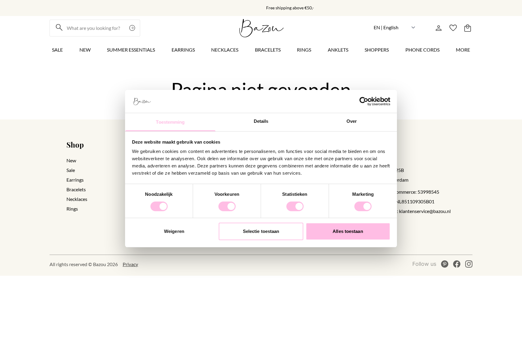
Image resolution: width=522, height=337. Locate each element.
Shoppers (377, 49)
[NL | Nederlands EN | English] (394, 27)
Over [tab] (351, 121)
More (463, 49)
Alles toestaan (348, 231)
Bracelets (268, 49)
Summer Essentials (131, 49)
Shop (75, 144)
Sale (57, 49)
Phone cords (422, 49)
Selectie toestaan (261, 231)
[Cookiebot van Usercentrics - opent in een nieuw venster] (363, 101)
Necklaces (224, 49)
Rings (304, 49)
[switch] (227, 206)
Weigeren (174, 231)
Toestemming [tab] (170, 122)
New (85, 49)
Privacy (130, 264)
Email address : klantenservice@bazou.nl (409, 211)
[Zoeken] (133, 28)
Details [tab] (261, 121)
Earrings (183, 49)
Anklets (338, 49)
